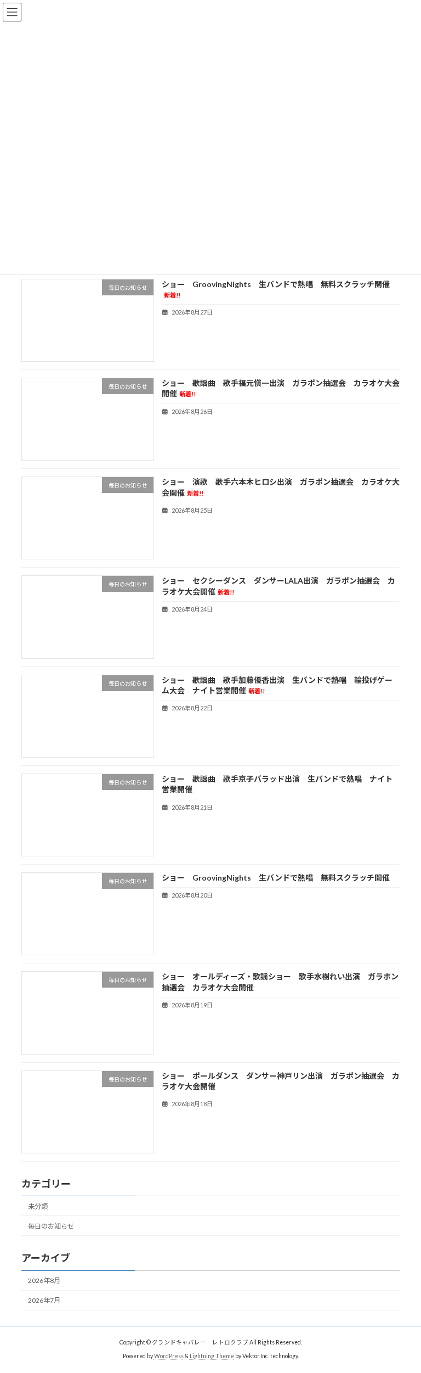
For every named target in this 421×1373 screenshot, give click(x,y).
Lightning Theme (212, 1356)
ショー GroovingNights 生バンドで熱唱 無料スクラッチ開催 (276, 877)
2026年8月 (44, 1280)
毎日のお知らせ (51, 1226)
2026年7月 (44, 1300)
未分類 (38, 1206)
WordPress (169, 1356)
